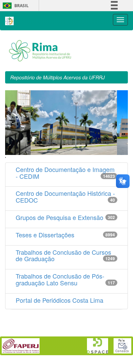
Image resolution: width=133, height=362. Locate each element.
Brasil (14, 6)
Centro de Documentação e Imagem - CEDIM (65, 172)
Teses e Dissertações (45, 234)
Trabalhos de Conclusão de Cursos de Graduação (63, 255)
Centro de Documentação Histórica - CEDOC (65, 196)
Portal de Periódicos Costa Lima (59, 300)
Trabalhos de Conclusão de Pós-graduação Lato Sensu (60, 279)
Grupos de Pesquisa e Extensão (59, 217)
